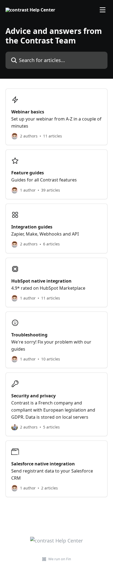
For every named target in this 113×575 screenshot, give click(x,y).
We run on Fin (59, 558)
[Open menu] (103, 10)
